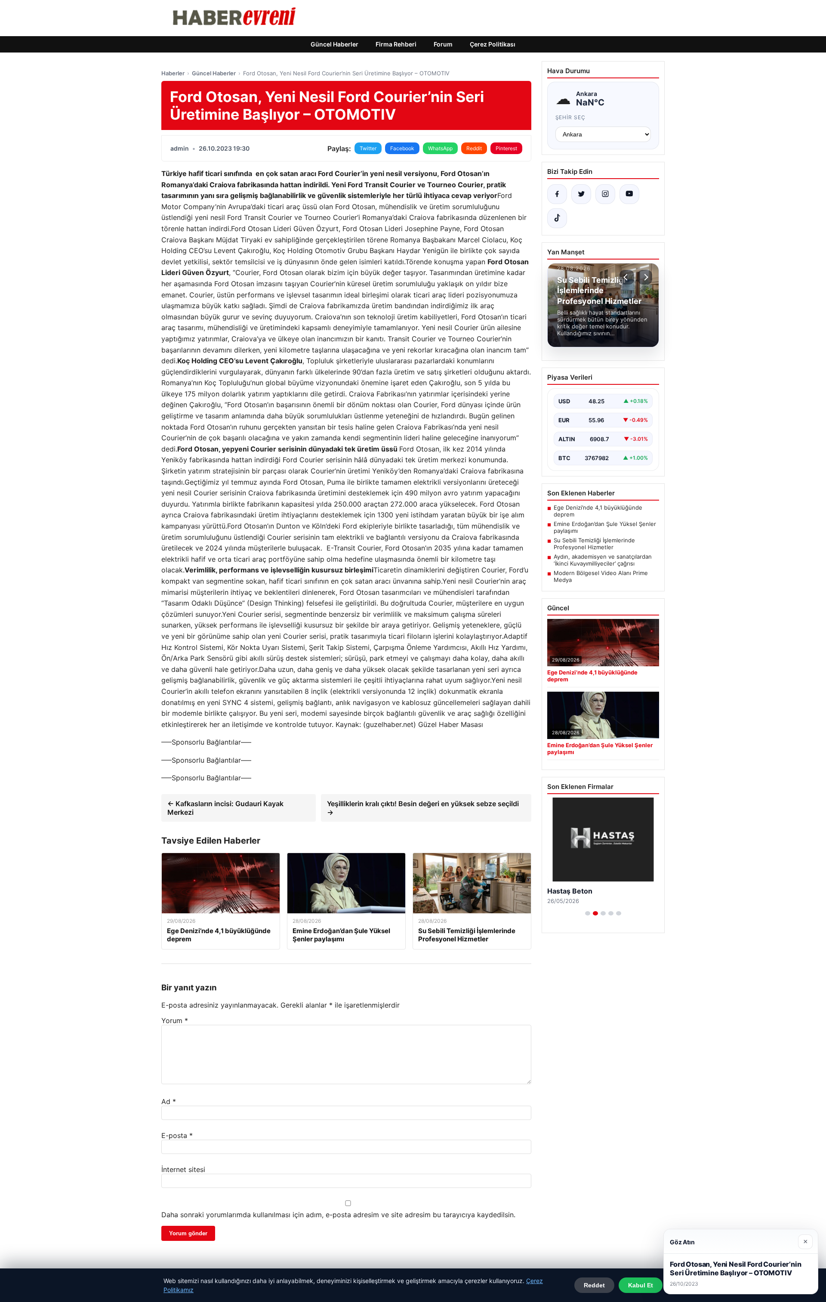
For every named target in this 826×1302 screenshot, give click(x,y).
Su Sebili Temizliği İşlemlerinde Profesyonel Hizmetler (594, 543)
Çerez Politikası (492, 44)
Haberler (173, 73)
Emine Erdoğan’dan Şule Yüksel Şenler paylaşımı (605, 527)
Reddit (474, 148)
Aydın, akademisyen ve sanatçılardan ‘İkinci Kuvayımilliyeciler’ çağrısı (603, 560)
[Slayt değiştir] (587, 913)
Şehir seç (570, 117)
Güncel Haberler (334, 44)
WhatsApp (440, 148)
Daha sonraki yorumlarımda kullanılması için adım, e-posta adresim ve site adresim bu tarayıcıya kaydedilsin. (338, 1214)
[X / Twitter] (581, 194)
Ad (168, 1101)
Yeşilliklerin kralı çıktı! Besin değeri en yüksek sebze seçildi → (423, 807)
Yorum (174, 1020)
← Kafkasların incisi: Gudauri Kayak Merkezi (225, 807)
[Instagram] (605, 194)
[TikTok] (557, 218)
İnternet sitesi (183, 1169)
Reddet (594, 1285)
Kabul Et (640, 1285)
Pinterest (506, 148)
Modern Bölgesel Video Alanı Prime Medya (601, 576)
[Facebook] (557, 194)
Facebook (402, 148)
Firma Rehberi (396, 44)
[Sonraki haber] (645, 277)
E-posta (177, 1135)
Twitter (368, 148)
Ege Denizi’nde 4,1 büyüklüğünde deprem (598, 511)
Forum (443, 44)
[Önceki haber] (627, 277)
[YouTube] (629, 194)
